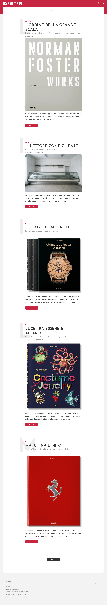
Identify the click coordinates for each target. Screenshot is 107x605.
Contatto (7, 586)
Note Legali (8, 584)
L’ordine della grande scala (50, 26)
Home (39, 3)
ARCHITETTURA (47, 36)
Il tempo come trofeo (49, 225)
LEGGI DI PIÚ (31, 125)
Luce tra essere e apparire (44, 329)
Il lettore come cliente (51, 144)
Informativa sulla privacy (12, 589)
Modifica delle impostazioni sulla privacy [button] (16, 591)
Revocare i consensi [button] (11, 597)
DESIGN (50, 3)
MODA (55, 3)
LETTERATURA (39, 36)
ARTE (44, 3)
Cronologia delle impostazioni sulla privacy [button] (17, 594)
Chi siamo (8, 581)
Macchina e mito (43, 444)
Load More (53, 559)
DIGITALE (67, 3)
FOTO (61, 3)
